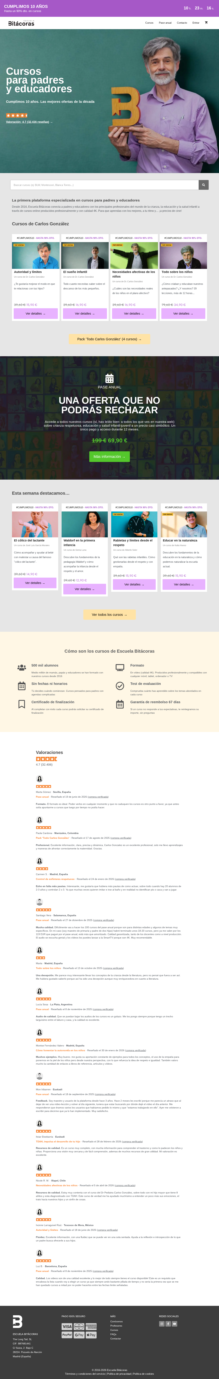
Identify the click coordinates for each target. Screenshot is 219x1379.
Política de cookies (143, 1373)
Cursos (149, 22)
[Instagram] (162, 1324)
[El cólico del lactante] (35, 524)
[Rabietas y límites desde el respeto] (134, 524)
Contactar (115, 1338)
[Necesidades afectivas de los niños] (134, 255)
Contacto (182, 22)
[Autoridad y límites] (36, 255)
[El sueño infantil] (85, 255)
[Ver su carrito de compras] (206, 22)
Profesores (116, 1325)
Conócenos (116, 1321)
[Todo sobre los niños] (183, 255)
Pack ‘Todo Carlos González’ (52, 838)
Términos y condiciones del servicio (85, 1373)
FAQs (113, 1334)
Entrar (195, 22)
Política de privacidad (119, 1373)
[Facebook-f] (168, 1324)
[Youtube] (174, 1324)
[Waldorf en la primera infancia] (85, 524)
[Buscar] (204, 185)
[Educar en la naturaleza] (184, 524)
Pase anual (165, 22)
